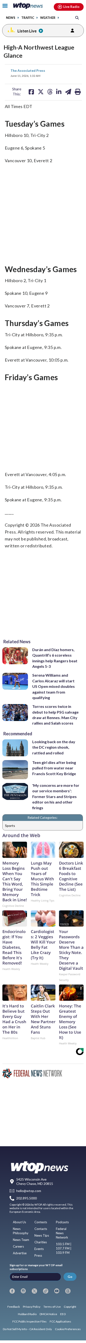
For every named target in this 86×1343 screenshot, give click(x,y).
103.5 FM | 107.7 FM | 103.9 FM (63, 1248)
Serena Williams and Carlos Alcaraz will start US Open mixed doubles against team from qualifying (53, 686)
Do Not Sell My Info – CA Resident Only (27, 1329)
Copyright (70, 1306)
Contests (40, 1222)
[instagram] (23, 1291)
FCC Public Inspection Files (29, 1321)
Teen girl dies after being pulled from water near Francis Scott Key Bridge (54, 768)
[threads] (67, 1291)
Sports (10, 826)
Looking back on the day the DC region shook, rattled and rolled (53, 747)
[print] (78, 91)
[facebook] (12, 1291)
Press (38, 1255)
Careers (18, 1246)
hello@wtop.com (28, 1191)
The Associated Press (28, 70)
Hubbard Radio (27, 1314)
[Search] (77, 17)
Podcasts (62, 1222)
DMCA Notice (48, 1314)
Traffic (27, 17)
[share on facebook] (31, 91)
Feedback (13, 1306)
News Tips (41, 1235)
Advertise (20, 1253)
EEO (63, 1314)
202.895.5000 (26, 1198)
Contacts (40, 1229)
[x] (34, 1291)
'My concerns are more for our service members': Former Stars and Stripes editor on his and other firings (55, 796)
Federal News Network (62, 1233)
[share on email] (68, 91)
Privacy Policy (31, 1306)
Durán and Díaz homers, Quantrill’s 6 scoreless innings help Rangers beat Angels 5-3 (54, 658)
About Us (19, 1222)
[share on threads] (50, 91)
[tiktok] (45, 1291)
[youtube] (56, 1291)
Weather (47, 17)
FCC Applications (60, 1321)
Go (70, 1277)
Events (39, 1249)
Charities (40, 1242)
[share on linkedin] (58, 91)
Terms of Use (52, 1306)
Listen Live (27, 31)
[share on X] (41, 91)
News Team (21, 1240)
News (10, 17)
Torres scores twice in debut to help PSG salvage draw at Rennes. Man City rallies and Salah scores (55, 714)
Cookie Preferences (68, 1329)
